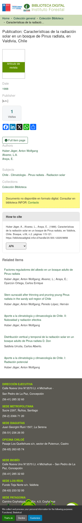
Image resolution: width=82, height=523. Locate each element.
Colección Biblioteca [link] (51, 18)
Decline (21, 517)
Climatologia (19, 175)
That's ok (8, 517)
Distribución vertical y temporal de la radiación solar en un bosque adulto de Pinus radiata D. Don (39, 339)
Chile (5, 175)
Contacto (33, 202)
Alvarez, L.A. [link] (10, 155)
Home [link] (6, 18)
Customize (35, 517)
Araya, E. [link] (7, 159)
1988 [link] (5, 89)
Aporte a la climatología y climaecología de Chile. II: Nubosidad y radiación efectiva (35, 318)
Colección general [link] (24, 18)
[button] (33, 7)
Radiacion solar (56, 175)
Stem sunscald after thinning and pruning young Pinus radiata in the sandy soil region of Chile (36, 297)
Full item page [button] (16, 140)
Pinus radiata (36, 175)
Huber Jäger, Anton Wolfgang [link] (20, 151)
